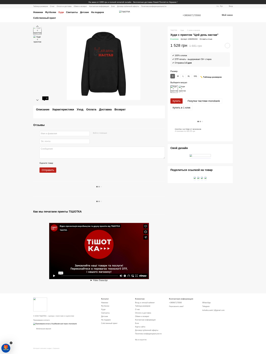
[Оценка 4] (71, 163)
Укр (217, 6)
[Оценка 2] (62, 163)
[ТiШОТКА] (40, 304)
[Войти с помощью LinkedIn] (119, 133)
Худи (61, 12)
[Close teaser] (11, 343)
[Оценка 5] (75, 163)
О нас (52, 6)
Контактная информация (99, 6)
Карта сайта (140, 327)
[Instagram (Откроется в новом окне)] (202, 6)
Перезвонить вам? (176, 306)
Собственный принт (44, 18)
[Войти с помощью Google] (114, 133)
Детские (84, 12)
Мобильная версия (43, 329)
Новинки (38, 12)
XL (189, 76)
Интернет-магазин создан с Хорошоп (46, 348)
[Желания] (211, 15)
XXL (195, 76)
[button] (5, 348)
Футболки (50, 12)
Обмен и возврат (80, 6)
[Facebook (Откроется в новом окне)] (206, 6)
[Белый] (182, 89)
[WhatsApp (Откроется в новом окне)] (212, 6)
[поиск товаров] (111, 15)
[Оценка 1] (57, 163)
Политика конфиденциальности (153, 6)
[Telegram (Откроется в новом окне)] (209, 6)
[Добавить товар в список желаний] (227, 45)
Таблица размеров (40, 6)
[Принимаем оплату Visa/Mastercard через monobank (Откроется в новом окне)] (55, 324)
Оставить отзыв (206, 39)
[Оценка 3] (66, 163)
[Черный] (174, 89)
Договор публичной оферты (128, 6)
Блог (113, 6)
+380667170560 (192, 15)
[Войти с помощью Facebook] (110, 133)
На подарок (97, 12)
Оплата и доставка (64, 6)
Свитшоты (72, 12)
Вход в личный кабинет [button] (145, 303)
